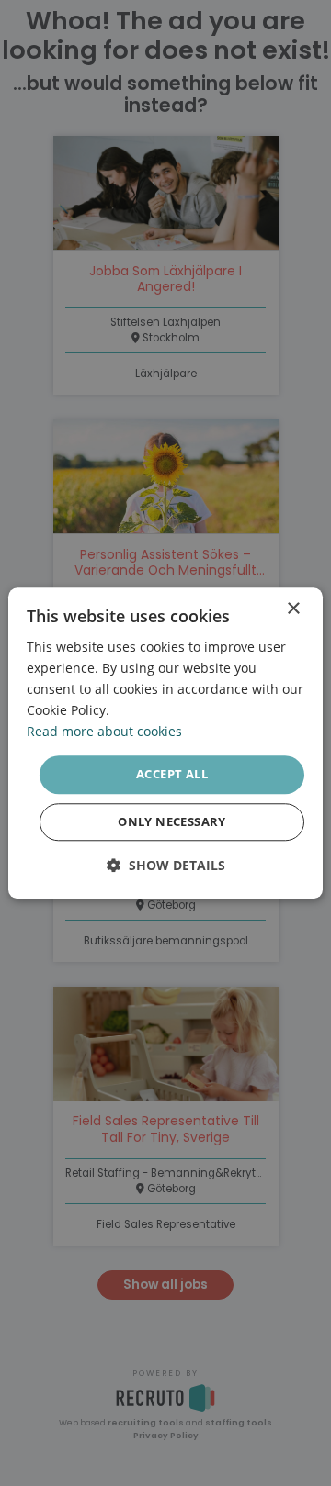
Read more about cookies (104, 732)
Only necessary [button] (172, 821)
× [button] (293, 609)
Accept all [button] (172, 774)
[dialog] (165, 743)
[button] (166, 865)
